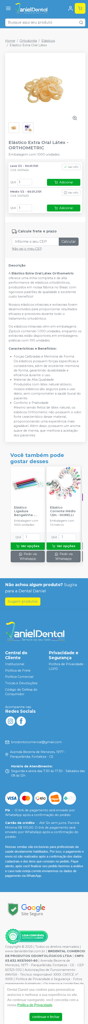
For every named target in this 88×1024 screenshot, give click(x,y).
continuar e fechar (45, 1017)
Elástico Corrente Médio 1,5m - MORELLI (63, 511)
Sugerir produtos (23, 601)
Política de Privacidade (34, 1005)
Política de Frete (18, 670)
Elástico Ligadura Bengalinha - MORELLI (24, 511)
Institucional (14, 664)
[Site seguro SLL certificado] (26, 909)
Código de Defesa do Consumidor (21, 692)
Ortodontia (28, 41)
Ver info (73, 167)
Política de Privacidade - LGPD (67, 666)
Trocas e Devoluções (21, 683)
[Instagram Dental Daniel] (10, 721)
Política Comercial (19, 677)
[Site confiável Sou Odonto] (26, 936)
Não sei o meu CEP (27, 249)
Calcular (69, 242)
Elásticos (48, 41)
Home (10, 41)
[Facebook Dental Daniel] (21, 721)
